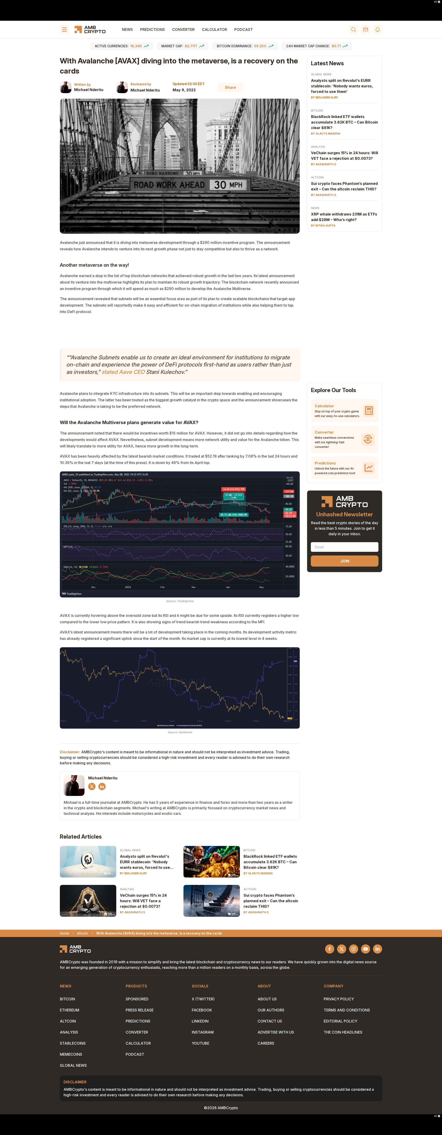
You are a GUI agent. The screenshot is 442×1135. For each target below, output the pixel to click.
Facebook (202, 1010)
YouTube (200, 1043)
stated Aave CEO (123, 372)
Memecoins (71, 1054)
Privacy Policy (339, 999)
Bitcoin (249, 850)
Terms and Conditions (347, 1010)
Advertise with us (276, 1032)
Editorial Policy (340, 1021)
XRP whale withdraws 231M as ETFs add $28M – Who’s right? (344, 217)
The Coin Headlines (343, 1032)
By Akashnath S (132, 912)
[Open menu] (64, 29)
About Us (267, 999)
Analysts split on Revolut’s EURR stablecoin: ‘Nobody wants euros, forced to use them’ (342, 86)
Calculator (214, 29)
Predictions (152, 29)
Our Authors (271, 1010)
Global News (130, 850)
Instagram (203, 1032)
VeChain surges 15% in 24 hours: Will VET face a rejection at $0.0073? (143, 901)
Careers (266, 1043)
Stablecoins (73, 1043)
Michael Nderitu (88, 89)
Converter (183, 29)
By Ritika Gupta (323, 225)
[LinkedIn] (102, 786)
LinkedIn (200, 1021)
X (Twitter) (203, 999)
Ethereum (69, 1010)
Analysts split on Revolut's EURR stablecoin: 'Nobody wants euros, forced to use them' (145, 862)
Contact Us (270, 1021)
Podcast (243, 29)
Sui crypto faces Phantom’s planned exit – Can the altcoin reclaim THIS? (271, 901)
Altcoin (250, 889)
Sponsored (137, 999)
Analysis (127, 889)
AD (435, 2)
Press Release (140, 1010)
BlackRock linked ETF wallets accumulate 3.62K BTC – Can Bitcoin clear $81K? (270, 862)
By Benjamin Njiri (133, 873)
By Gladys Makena (258, 873)
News (127, 29)
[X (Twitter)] (92, 786)
